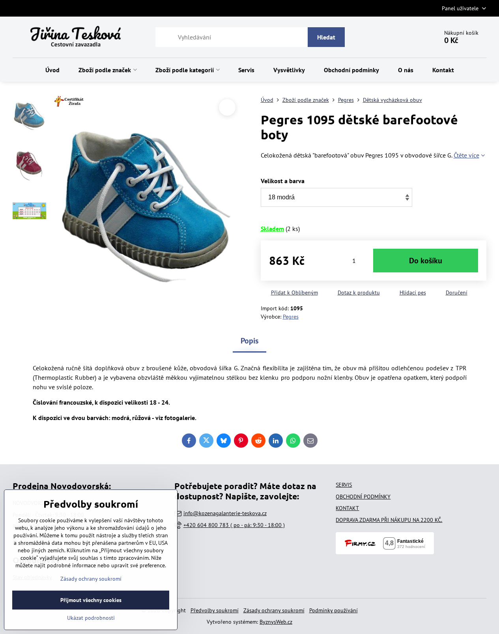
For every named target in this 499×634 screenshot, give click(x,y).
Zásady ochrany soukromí (274, 610)
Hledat (326, 37)
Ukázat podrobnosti (91, 617)
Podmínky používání (333, 610)
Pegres (291, 316)
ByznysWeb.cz (276, 621)
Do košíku (425, 260)
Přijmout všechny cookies (90, 600)
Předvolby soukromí (215, 610)
